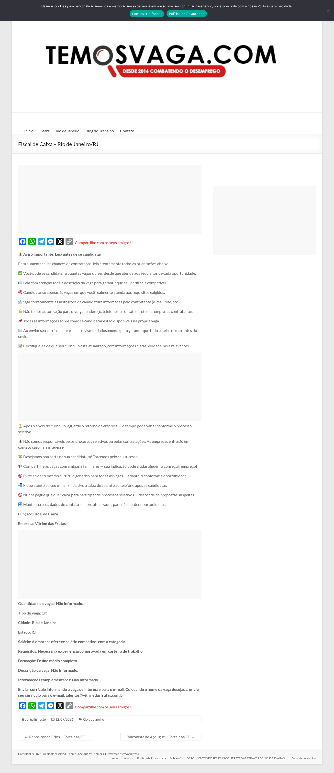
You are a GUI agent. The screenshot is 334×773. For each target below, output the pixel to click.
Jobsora (128, 758)
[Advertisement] (109, 199)
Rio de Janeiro (67, 130)
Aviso (115, 758)
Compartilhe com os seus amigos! (103, 242)
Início (28, 130)
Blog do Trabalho (100, 130)
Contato (127, 130)
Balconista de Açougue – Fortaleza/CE (161, 736)
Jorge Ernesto (35, 719)
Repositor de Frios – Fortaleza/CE (55, 736)
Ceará (45, 130)
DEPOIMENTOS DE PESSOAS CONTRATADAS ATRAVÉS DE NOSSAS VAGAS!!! (237, 758)
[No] (327, 10)
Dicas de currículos (303, 758)
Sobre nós (176, 758)
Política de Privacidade (151, 758)
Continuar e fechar (147, 14)
